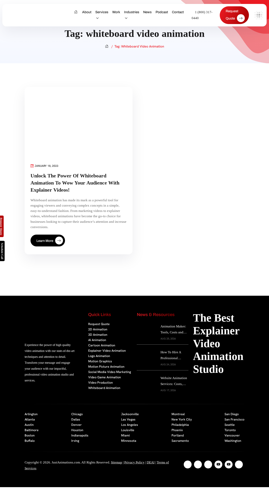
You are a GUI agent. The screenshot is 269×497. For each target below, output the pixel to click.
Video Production (100, 382)
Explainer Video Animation (107, 351)
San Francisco (234, 419)
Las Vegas (128, 419)
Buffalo (30, 441)
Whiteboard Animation (104, 388)
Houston (77, 430)
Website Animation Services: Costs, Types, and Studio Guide (173, 381)
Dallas (75, 419)
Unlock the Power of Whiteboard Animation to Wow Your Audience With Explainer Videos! (75, 183)
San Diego (231, 414)
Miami (125, 435)
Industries (131, 12)
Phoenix (177, 430)
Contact (178, 12)
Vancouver (232, 435)
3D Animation (97, 335)
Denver (76, 425)
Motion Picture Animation (106, 367)
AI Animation (97, 340)
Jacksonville (130, 414)
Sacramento (180, 441)
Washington (232, 441)
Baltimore (32, 430)
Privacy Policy (134, 462)
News (147, 12)
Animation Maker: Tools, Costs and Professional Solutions (173, 329)
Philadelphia (180, 425)
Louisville (127, 430)
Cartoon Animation (101, 345)
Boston (30, 435)
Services (101, 12)
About (86, 12)
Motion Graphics (100, 361)
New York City (182, 419)
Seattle (229, 425)
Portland (178, 435)
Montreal (178, 414)
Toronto (230, 430)
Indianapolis (79, 435)
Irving (75, 441)
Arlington (31, 414)
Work (116, 12)
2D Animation (97, 329)
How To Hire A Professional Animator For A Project (171, 355)
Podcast (162, 12)
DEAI (151, 462)
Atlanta (30, 419)
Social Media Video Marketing (109, 372)
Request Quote (99, 324)
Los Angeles (129, 425)
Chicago (77, 414)
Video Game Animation (104, 377)
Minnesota (128, 441)
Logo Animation (99, 356)
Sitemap (116, 462)
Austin (29, 425)
